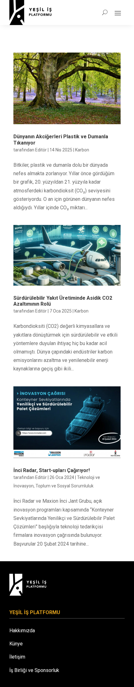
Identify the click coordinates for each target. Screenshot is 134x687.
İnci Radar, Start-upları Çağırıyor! (51, 470)
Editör (41, 149)
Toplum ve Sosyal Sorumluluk (64, 485)
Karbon (82, 149)
